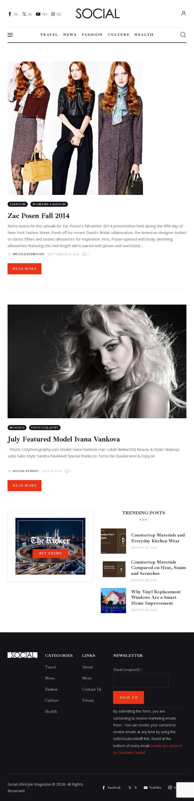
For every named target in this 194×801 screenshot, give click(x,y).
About (87, 667)
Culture (52, 700)
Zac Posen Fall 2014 (39, 215)
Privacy (88, 700)
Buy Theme (50, 553)
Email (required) (127, 669)
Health (51, 711)
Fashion (18, 204)
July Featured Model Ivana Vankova (64, 439)
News (50, 678)
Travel (50, 667)
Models (17, 428)
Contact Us (91, 689)
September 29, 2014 (63, 254)
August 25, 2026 (144, 580)
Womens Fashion (49, 204)
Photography (45, 428)
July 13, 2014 (52, 471)
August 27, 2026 (144, 548)
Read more (25, 269)
